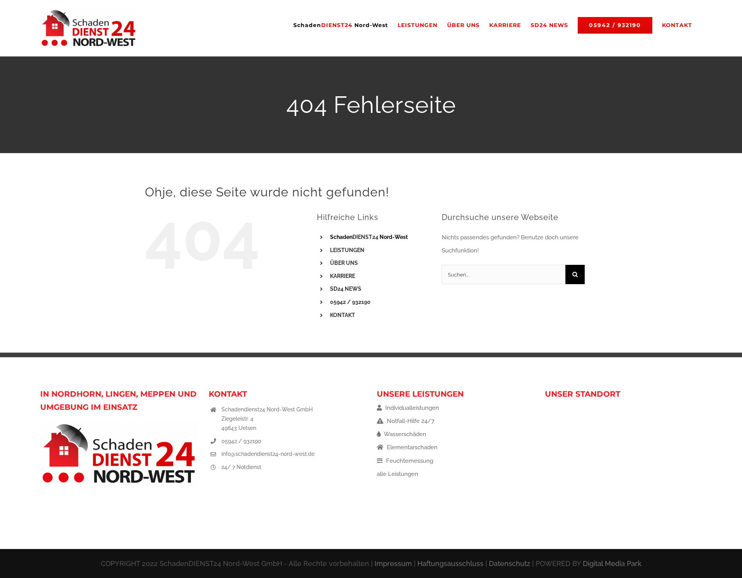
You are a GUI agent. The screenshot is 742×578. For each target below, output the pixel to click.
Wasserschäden (404, 434)
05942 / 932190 (241, 441)
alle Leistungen (397, 474)
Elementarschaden (411, 447)
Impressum (393, 563)
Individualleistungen (411, 407)
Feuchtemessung (409, 460)
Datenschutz (509, 563)
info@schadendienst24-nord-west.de (268, 454)
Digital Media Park (612, 563)
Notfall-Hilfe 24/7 (409, 421)
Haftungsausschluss (450, 563)
